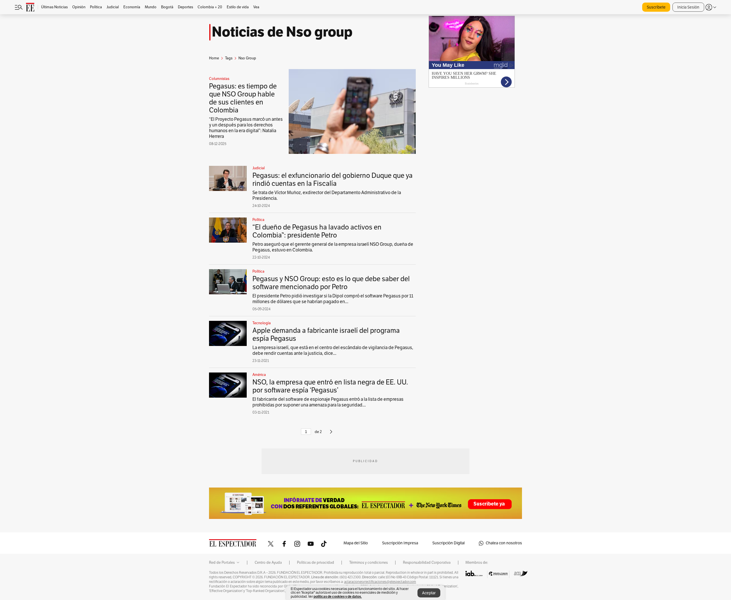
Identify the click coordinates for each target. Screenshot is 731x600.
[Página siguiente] (331, 434)
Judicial (258, 168)
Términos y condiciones (368, 563)
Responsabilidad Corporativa (427, 563)
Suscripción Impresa (400, 543)
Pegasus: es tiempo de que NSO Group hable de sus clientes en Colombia (243, 98)
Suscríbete (656, 7)
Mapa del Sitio (356, 543)
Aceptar (429, 593)
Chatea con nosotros (504, 543)
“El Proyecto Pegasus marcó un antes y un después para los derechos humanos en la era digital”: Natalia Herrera (246, 127)
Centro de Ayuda (268, 563)
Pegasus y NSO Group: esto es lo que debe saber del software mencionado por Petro (331, 283)
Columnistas (219, 78)
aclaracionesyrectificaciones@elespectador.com (380, 582)
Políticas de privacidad (315, 563)
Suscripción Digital (448, 543)
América (259, 375)
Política (258, 220)
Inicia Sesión (688, 7)
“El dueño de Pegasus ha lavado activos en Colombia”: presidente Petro (316, 231)
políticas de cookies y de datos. (338, 596)
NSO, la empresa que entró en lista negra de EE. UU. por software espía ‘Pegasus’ (330, 386)
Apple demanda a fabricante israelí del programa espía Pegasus (326, 334)
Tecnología (261, 323)
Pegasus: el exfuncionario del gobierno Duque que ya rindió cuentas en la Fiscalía (332, 179)
